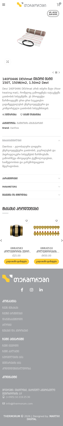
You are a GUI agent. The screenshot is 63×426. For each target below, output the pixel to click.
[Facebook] (22, 290)
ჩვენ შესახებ (10, 307)
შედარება (11, 114)
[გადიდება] (8, 62)
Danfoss (14, 128)
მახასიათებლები (11, 140)
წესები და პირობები (15, 330)
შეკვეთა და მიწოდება (14, 195)
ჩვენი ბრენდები (12, 313)
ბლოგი (6, 325)
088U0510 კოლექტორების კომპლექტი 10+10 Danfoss (46, 250)
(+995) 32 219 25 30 (18, 397)
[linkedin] (41, 290)
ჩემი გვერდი (10, 345)
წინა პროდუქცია (53, 72)
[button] (16, 261)
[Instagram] (31, 290)
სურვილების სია (12, 357)
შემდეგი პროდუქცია (59, 72)
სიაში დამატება (32, 114)
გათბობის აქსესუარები (30, 123)
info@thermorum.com (19, 403)
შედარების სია (11, 363)
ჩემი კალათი (10, 351)
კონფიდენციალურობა (16, 368)
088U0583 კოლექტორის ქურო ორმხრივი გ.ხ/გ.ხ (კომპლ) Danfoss (16, 250)
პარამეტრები (10, 178)
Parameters (9, 187)
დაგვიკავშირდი (12, 319)
